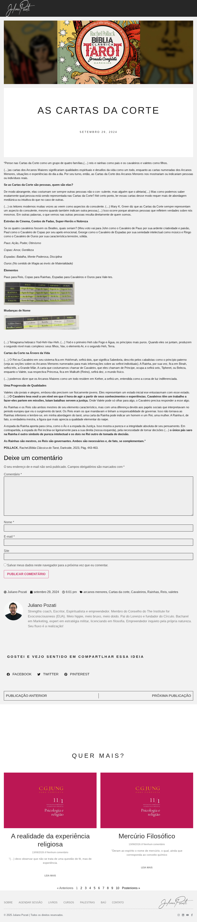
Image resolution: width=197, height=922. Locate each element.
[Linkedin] (183, 915)
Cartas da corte (119, 592)
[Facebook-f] (192, 915)
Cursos (68, 902)
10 (117, 888)
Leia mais (50, 875)
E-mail (9, 536)
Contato (118, 902)
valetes (173, 592)
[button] (19, 674)
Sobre (8, 902)
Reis (163, 592)
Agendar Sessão (30, 902)
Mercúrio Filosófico (147, 836)
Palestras (87, 902)
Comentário (13, 474)
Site (6, 550)
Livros (53, 902)
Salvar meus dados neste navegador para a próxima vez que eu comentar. (57, 565)
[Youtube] (187, 915)
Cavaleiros (138, 592)
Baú (103, 902)
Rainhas (153, 592)
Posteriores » (131, 888)
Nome (9, 522)
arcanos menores (95, 592)
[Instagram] (178, 915)
